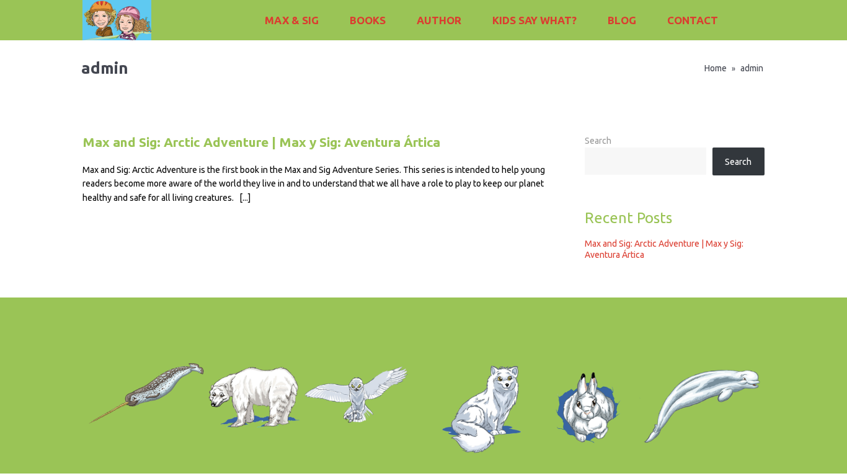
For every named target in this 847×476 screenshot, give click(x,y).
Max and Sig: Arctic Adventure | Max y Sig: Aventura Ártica (261, 141)
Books (368, 20)
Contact (692, 20)
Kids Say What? (534, 20)
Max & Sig (292, 20)
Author (439, 20)
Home (715, 68)
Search (598, 141)
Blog (622, 20)
